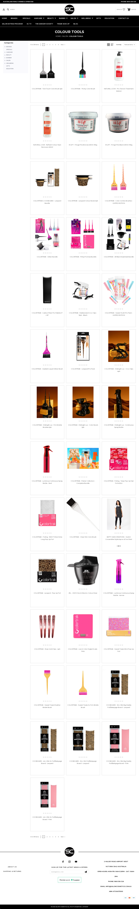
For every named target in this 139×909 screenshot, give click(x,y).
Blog (75, 24)
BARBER (62, 18)
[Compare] (49, 80)
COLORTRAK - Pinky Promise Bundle (83, 257)
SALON (73, 18)
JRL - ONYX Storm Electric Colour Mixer (83, 593)
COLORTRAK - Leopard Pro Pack (83, 369)
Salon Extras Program (12, 24)
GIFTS (98, 18)
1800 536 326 (131, 1)
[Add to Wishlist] (45, 80)
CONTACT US (123, 18)
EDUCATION (109, 18)
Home (4, 18)
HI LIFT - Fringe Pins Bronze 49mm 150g (83, 145)
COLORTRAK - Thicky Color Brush (83, 89)
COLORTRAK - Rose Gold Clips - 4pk (47, 649)
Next (62, 44)
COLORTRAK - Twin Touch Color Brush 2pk (47, 89)
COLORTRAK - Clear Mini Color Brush (83, 537)
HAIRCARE (38, 18)
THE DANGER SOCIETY (44, 24)
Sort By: (119, 44)
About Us (12, 867)
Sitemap (85, 906)
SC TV (29, 24)
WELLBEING (86, 18)
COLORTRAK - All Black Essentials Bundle (119, 257)
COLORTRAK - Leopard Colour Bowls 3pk (83, 201)
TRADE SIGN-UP (63, 24)
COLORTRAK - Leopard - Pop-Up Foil (47, 593)
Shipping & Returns (12, 871)
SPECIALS (26, 18)
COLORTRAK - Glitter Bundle (47, 257)
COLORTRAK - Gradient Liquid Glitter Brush (47, 369)
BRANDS (14, 18)
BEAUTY (50, 18)
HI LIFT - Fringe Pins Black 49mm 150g (118, 145)
